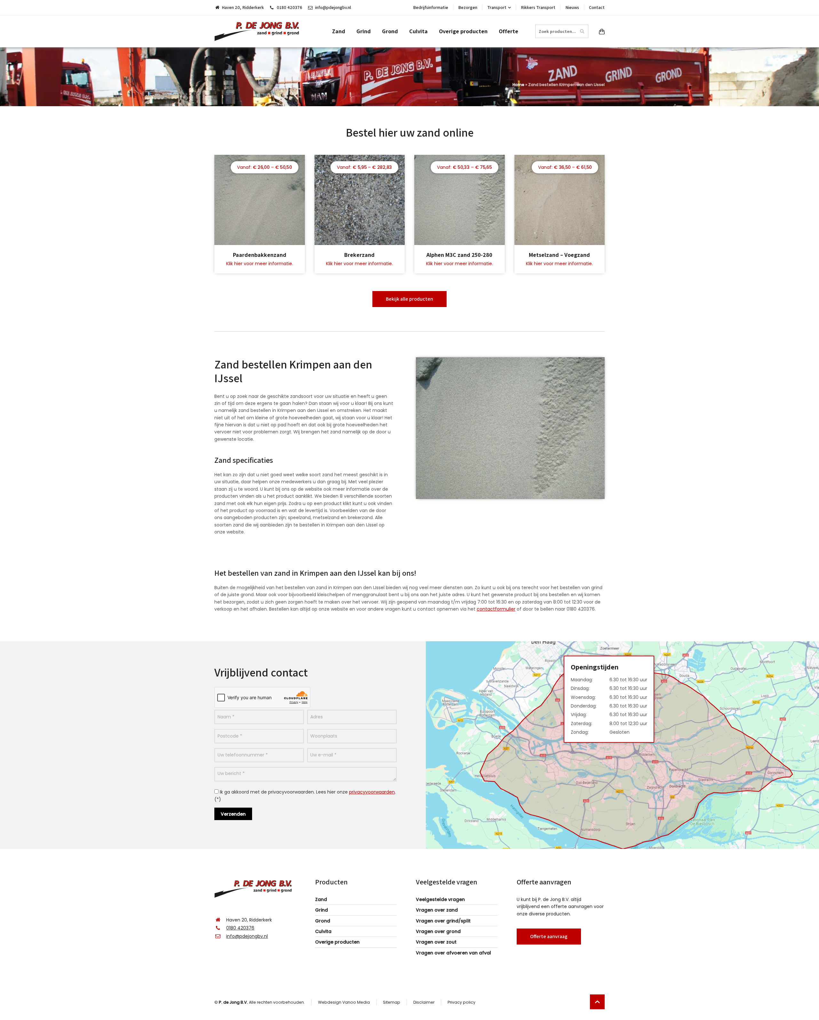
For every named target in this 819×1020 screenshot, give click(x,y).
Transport (496, 7)
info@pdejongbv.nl (333, 7)
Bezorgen (467, 7)
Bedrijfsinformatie (430, 7)
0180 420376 (289, 7)
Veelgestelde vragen (440, 899)
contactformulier (496, 609)
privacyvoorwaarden (372, 792)
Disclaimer (423, 1002)
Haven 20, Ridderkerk (243, 7)
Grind (321, 910)
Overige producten (337, 942)
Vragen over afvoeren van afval (453, 953)
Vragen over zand (437, 910)
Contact (597, 7)
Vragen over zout (436, 942)
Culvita (323, 931)
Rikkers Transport (538, 7)
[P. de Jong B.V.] (259, 31)
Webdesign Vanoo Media (344, 1002)
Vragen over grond (438, 931)
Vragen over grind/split (443, 921)
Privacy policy (461, 1002)
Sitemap (391, 1002)
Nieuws (572, 7)
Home (518, 84)
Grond (322, 921)
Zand (321, 899)
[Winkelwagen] (600, 31)
